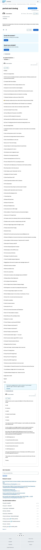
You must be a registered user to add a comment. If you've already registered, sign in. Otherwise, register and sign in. (19, 386)
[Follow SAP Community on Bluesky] (19, 535)
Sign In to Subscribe (32, 8)
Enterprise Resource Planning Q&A (10, 484)
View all (4, 529)
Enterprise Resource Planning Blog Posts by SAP (12, 497)
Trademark (10, 544)
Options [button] (37, 8)
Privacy (10, 538)
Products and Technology (12, 4)
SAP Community (5, 4)
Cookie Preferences (10, 547)
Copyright (10, 541)
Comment (6, 49)
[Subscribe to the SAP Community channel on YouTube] (21, 535)
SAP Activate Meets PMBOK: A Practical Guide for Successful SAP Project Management (19, 486)
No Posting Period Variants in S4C (9, 489)
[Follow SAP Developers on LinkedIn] (23, 535)
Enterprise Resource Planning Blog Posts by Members (13, 487)
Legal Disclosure (31, 541)
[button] (34, 14)
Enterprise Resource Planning (21, 4)
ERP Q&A (27, 4)
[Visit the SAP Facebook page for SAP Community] (17, 535)
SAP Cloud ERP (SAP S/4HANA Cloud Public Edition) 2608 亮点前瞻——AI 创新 (18, 496)
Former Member (9, 13)
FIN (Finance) (5, 18)
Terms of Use (31, 538)
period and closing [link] (33, 4)
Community (9, 1)
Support (30, 544)
